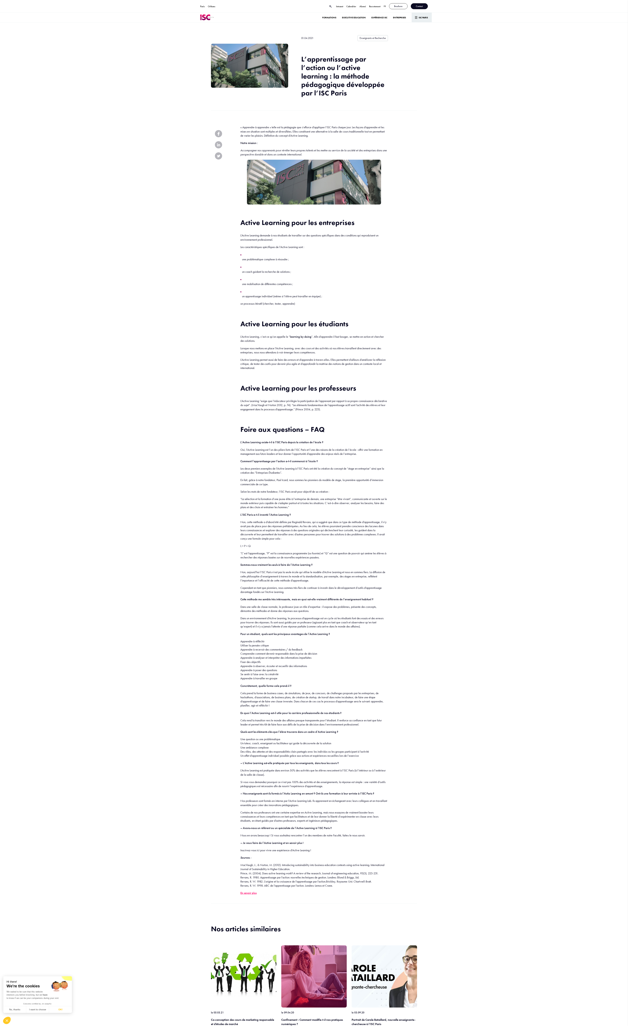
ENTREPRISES (399, 17)
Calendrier (351, 6)
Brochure (398, 6)
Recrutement (374, 6)
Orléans (211, 6)
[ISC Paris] (207, 17)
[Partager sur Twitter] (218, 156)
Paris (202, 6)
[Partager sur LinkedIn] (218, 144)
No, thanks (14, 1009)
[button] (7, 1020)
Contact (419, 6)
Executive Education (354, 17)
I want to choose (37, 1009)
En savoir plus (248, 893)
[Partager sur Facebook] (218, 133)
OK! (60, 1009)
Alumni (362, 6)
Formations (329, 17)
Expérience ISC (379, 17)
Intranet (339, 6)
